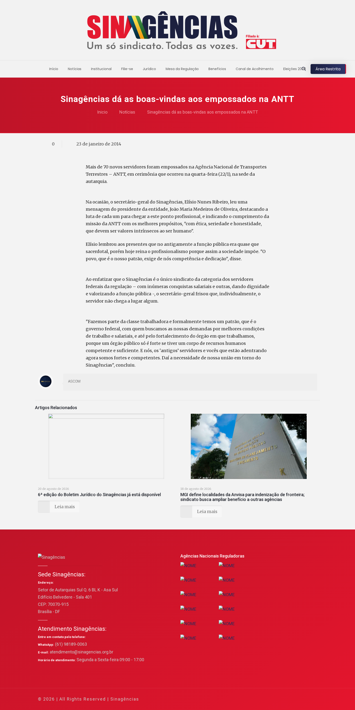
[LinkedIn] (286, 699)
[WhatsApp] (260, 699)
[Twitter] (273, 699)
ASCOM (74, 381)
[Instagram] (293, 699)
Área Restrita (328, 69)
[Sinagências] (177, 31)
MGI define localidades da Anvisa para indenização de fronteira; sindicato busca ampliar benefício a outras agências (242, 497)
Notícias (127, 112)
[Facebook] (267, 699)
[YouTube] (280, 699)
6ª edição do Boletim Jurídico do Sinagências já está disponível (99, 494)
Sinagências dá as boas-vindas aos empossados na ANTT (202, 112)
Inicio (102, 112)
